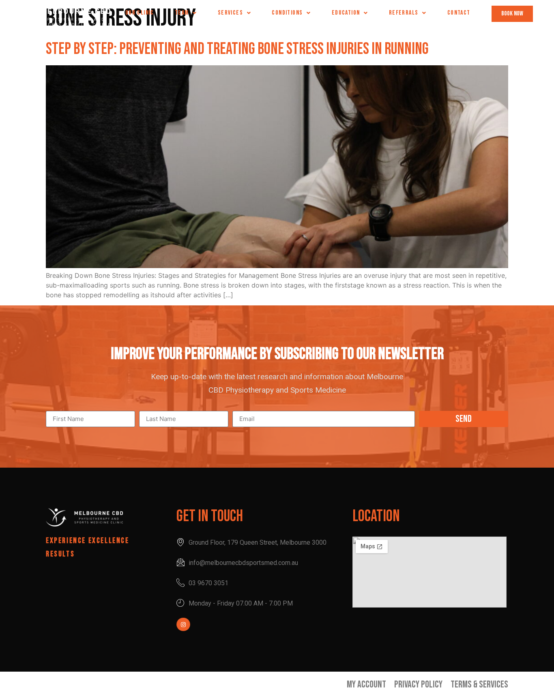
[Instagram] (183, 624)
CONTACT (458, 13)
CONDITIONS (287, 13)
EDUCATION (346, 13)
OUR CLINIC (139, 13)
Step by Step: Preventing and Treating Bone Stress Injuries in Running (237, 49)
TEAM (182, 13)
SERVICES (230, 13)
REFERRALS (404, 13)
